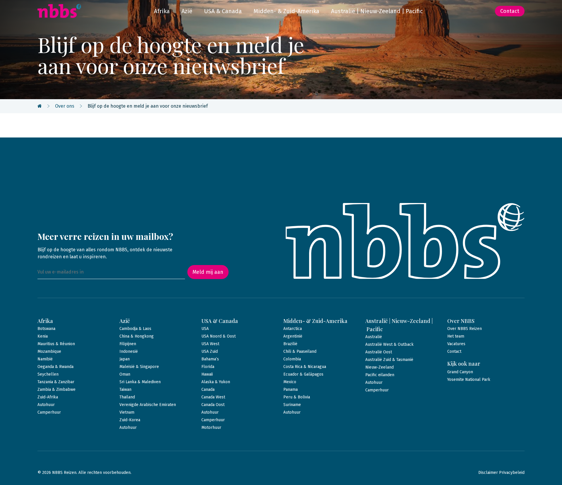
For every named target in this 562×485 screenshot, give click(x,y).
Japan (124, 359)
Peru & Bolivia (296, 397)
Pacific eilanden (379, 374)
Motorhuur (211, 427)
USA (205, 328)
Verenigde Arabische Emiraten (147, 404)
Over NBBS (460, 320)
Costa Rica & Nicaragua (304, 366)
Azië (186, 11)
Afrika (162, 11)
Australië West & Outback (389, 344)
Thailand (127, 397)
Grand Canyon (460, 371)
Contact (509, 11)
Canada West (213, 397)
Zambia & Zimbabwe (56, 389)
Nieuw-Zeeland (379, 367)
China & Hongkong (136, 336)
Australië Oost (378, 352)
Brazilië (290, 343)
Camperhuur (49, 412)
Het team (455, 336)
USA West (210, 343)
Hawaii (207, 374)
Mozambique (49, 351)
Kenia (42, 336)
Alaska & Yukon (215, 381)
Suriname (292, 404)
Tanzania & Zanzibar (55, 381)
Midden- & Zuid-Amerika (286, 11)
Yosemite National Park (468, 379)
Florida (207, 366)
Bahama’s (210, 359)
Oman (124, 374)
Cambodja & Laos (135, 328)
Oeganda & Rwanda (55, 366)
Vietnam (126, 412)
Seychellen (48, 374)
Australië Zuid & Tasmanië (389, 359)
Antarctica (292, 328)
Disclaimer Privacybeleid (501, 472)
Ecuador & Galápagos (303, 374)
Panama (290, 389)
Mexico (289, 381)
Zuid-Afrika (47, 397)
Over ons (64, 106)
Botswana (46, 328)
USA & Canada (223, 11)
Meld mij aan (208, 272)
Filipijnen (127, 343)
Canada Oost (213, 404)
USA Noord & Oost (218, 336)
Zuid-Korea (129, 419)
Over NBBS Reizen (464, 328)
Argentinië (292, 336)
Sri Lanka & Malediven (140, 381)
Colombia (292, 359)
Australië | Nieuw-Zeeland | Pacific (377, 11)
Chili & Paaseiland (299, 351)
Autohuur (46, 404)
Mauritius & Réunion (56, 343)
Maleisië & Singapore (139, 366)
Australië (373, 336)
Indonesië (128, 351)
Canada (208, 389)
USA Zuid (209, 351)
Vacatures (456, 343)
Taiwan (125, 389)
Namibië (45, 359)
